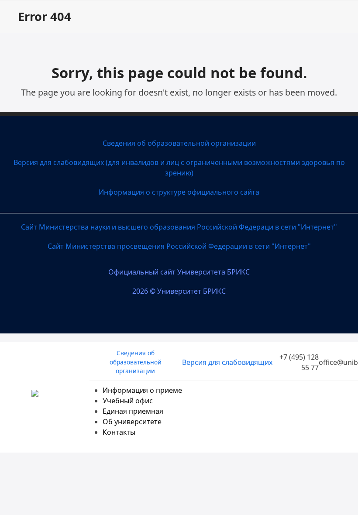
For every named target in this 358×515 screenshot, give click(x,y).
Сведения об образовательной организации (179, 143)
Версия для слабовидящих (227, 362)
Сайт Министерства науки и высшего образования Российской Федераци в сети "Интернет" (179, 227)
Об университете (132, 421)
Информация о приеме (142, 390)
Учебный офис (128, 400)
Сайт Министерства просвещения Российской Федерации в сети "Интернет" (179, 246)
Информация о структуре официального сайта (179, 192)
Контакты (119, 432)
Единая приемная (133, 411)
